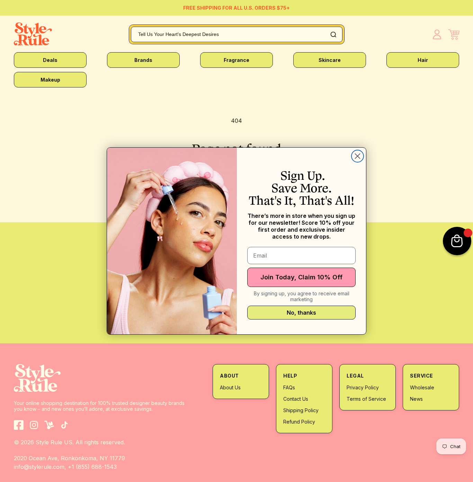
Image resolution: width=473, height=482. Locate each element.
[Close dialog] (357, 156)
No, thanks (301, 312)
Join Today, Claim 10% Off (301, 277)
